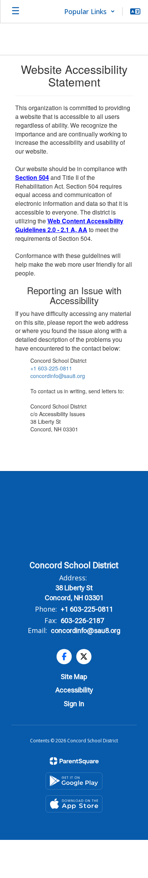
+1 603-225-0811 (51, 368)
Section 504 (32, 177)
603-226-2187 (82, 621)
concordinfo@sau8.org (57, 376)
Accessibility (74, 690)
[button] (90, 11)
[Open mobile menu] (15, 11)
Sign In (74, 704)
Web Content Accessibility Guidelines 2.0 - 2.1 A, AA (69, 225)
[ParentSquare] (74, 761)
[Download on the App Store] (74, 803)
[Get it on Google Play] (74, 781)
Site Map (74, 677)
